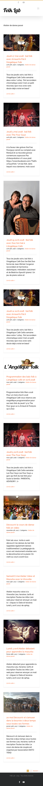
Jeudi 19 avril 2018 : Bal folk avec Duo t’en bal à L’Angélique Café (19, 243)
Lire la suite (10, 94)
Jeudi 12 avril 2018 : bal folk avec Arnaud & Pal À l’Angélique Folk (19, 314)
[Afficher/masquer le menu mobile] (38, 8)
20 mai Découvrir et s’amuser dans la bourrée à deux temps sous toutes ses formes (21, 720)
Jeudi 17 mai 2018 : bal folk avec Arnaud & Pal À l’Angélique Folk (19, 59)
